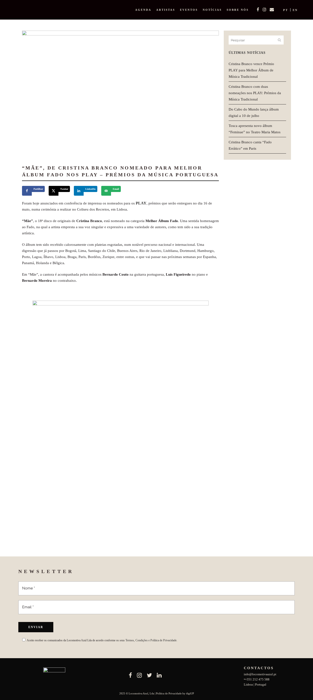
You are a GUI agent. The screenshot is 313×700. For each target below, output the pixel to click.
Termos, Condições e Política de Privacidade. (151, 640)
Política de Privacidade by (171, 693)
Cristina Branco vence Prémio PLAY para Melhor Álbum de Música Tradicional (251, 70)
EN (295, 10)
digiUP (190, 693)
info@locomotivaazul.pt (260, 674)
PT (285, 10)
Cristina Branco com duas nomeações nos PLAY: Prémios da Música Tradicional (255, 93)
